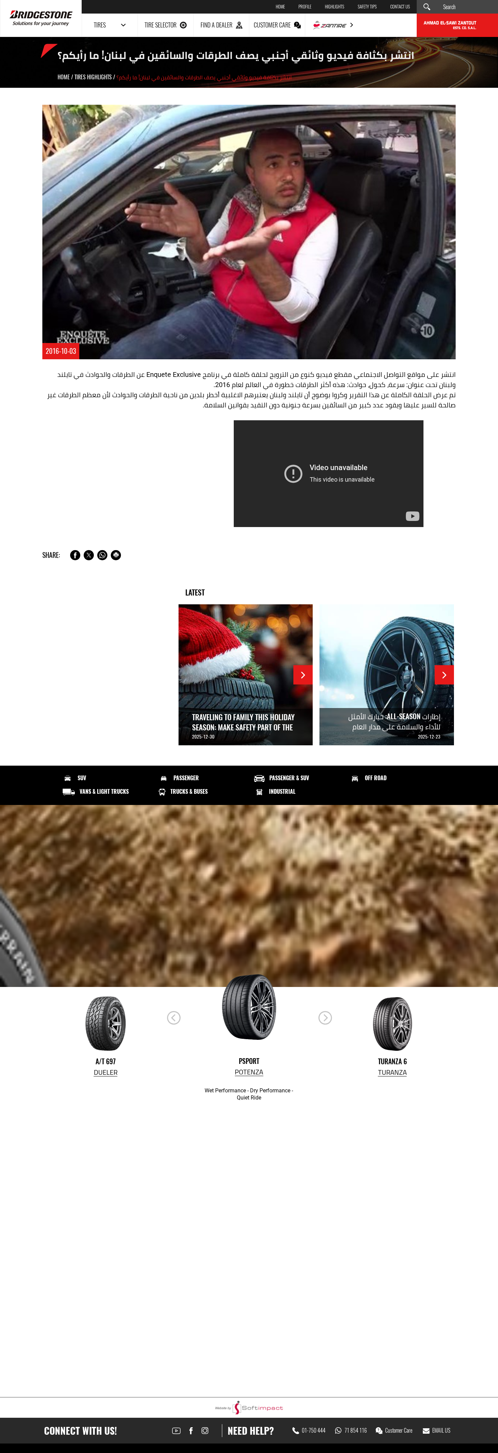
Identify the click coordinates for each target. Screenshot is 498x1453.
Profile (304, 6)
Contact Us (400, 6)
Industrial (282, 792)
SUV (82, 778)
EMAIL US (441, 1431)
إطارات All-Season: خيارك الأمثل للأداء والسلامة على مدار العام (394, 721)
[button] (325, 1018)
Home (280, 6)
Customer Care (398, 1431)
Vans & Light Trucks (104, 792)
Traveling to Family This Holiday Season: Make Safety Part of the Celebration (243, 727)
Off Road (376, 778)
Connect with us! (80, 1430)
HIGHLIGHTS (334, 6)
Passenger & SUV (289, 778)
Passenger (186, 778)
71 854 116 (356, 1431)
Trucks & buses (189, 792)
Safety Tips (367, 6)
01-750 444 (314, 1431)
